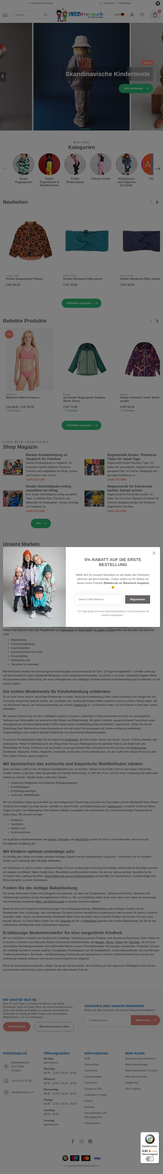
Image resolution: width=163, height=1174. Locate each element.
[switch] (150, 1158)
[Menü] (156, 1134)
